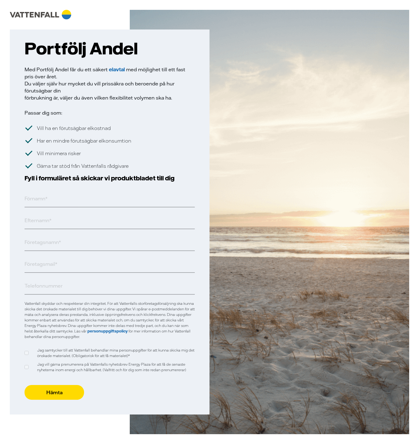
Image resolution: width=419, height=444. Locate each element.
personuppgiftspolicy (107, 331)
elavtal (117, 69)
